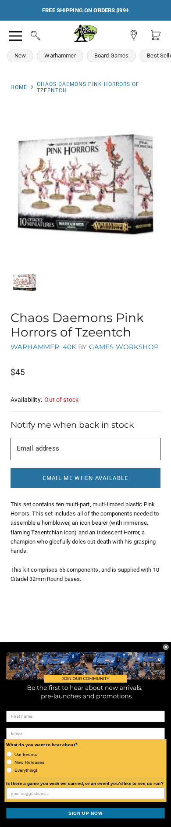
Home (19, 87)
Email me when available (85, 478)
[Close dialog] (166, 647)
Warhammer (59, 55)
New (20, 55)
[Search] (27, 34)
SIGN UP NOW (85, 812)
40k (69, 347)
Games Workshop (124, 347)
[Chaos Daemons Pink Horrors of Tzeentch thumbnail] (24, 283)
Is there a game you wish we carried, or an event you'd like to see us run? (85, 783)
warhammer (35, 347)
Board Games (111, 55)
